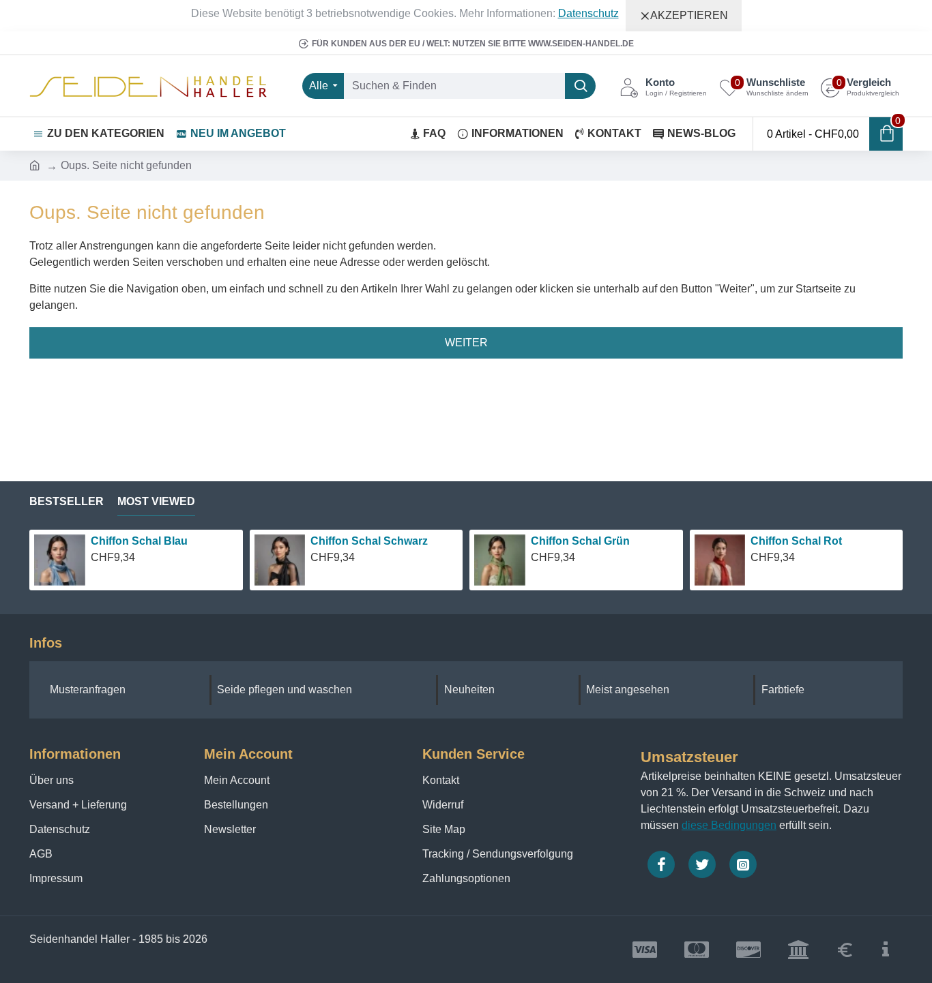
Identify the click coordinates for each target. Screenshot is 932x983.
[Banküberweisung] (798, 949)
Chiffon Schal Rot (796, 541)
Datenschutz (588, 13)
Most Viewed (156, 501)
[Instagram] (743, 864)
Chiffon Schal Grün (580, 541)
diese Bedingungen (729, 825)
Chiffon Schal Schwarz (369, 541)
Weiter (466, 342)
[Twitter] (702, 864)
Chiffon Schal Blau (139, 541)
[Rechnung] (845, 949)
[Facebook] (661, 864)
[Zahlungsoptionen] (885, 949)
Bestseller (66, 501)
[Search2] (580, 86)
